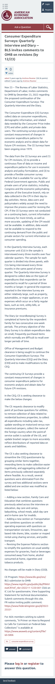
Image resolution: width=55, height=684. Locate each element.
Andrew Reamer (29, 78)
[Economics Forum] (17, 15)
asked (7, 78)
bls (7, 641)
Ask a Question (23, 27)
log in (19, 663)
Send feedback (9, 681)
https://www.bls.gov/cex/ (32, 577)
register (34, 663)
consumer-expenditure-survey (22, 641)
